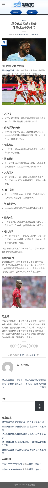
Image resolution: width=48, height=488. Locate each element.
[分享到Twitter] (22, 346)
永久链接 (31, 355)
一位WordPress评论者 (12, 463)
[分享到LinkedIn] (35, 346)
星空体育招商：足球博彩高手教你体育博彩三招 (12, 383)
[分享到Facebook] (17, 346)
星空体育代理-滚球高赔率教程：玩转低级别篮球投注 (35, 383)
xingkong (35, 34)
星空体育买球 (8, 70)
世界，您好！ (35, 463)
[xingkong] (24, 5)
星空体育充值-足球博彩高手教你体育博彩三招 (23, 422)
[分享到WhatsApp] (12, 346)
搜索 (4, 399)
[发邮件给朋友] (26, 346)
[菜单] (3, 4)
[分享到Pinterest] (31, 346)
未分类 (24, 20)
